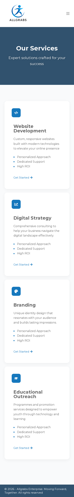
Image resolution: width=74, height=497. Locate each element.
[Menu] (68, 13)
